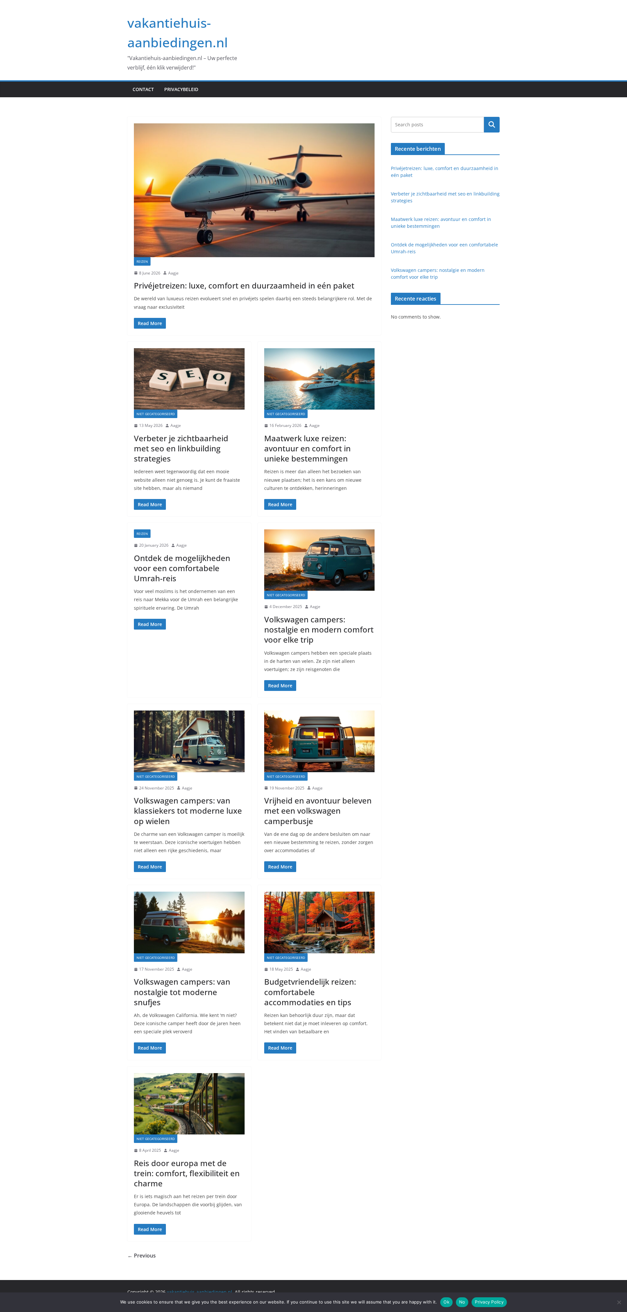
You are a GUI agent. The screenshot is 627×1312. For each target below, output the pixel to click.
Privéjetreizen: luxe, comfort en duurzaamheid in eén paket (244, 285)
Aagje (173, 273)
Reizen (142, 261)
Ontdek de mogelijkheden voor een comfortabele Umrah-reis (182, 568)
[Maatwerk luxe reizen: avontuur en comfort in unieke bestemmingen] (319, 379)
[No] (619, 1302)
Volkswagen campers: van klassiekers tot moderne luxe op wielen (188, 810)
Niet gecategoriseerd (156, 414)
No (462, 1301)
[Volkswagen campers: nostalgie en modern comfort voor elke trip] (319, 560)
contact (143, 89)
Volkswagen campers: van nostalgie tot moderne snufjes (182, 991)
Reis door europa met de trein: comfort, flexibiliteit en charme (187, 1173)
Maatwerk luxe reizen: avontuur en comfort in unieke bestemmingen (307, 448)
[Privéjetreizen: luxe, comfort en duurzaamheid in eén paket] (254, 190)
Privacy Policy (489, 1301)
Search (492, 124)
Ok (446, 1301)
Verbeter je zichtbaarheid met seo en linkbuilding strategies (181, 448)
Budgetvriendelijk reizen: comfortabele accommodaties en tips (310, 991)
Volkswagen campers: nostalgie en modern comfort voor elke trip (319, 629)
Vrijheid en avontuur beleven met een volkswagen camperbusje (318, 810)
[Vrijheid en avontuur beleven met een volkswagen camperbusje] (319, 741)
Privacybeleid (181, 89)
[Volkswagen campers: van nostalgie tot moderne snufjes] (189, 922)
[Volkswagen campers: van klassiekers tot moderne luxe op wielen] (189, 741)
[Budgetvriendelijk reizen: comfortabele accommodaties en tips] (319, 922)
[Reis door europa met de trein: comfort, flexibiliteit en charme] (189, 1103)
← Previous (141, 1255)
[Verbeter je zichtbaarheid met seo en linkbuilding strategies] (189, 379)
